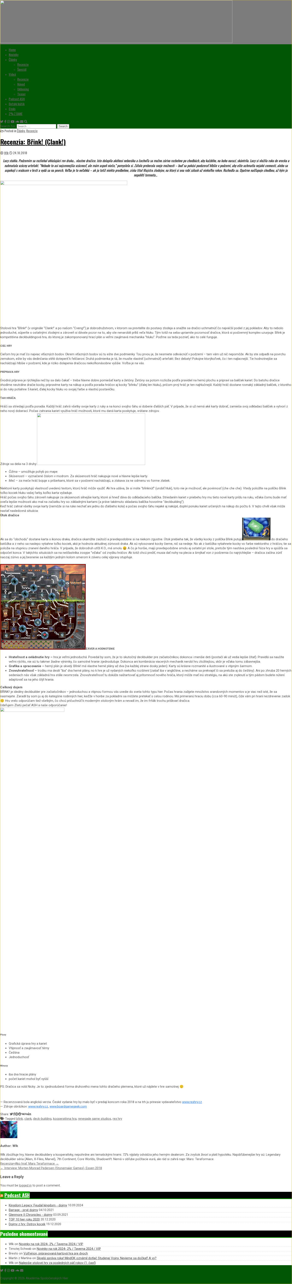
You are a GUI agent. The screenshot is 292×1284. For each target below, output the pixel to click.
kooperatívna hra (65, 1119)
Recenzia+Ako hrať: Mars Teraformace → (29, 1164)
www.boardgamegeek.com (68, 1106)
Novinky (13, 54)
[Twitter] (1, 122)
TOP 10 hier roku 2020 (24, 1219)
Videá (12, 74)
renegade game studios (94, 1119)
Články (13, 59)
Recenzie (23, 64)
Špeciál (21, 69)
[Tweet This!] (11, 1114)
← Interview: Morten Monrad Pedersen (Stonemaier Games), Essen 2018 (51, 1168)
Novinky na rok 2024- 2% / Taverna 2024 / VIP (51, 1244)
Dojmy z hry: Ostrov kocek (27, 1224)
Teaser (21, 94)
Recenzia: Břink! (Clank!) (33, 142)
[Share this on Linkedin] (29, 1114)
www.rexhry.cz (192, 1102)
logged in (25, 1185)
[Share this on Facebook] (14, 1114)
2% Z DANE (15, 113)
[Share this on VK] (23, 1114)
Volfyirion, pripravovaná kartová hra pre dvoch (56, 1253)
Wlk (6, 152)
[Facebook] (5, 122)
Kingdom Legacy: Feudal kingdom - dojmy (38, 1205)
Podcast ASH (17, 98)
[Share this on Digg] (26, 1114)
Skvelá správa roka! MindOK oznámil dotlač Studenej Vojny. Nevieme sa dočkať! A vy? (96, 1258)
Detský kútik (17, 103)
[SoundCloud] (17, 122)
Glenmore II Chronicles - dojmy (30, 1215)
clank (28, 1119)
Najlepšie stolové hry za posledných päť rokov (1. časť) (57, 1263)
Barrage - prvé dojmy (23, 1210)
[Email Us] (21, 122)
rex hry (117, 1119)
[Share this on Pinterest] (16, 1114)
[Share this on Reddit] (19, 1114)
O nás (12, 108)
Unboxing (23, 89)
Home (12, 49)
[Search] (25, 122)
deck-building (42, 1119)
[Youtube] (12, 122)
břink (19, 1119)
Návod (21, 84)
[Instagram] (8, 122)
